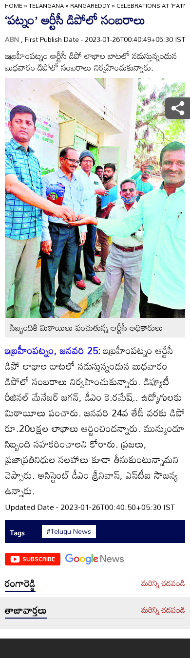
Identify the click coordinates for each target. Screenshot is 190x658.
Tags (17, 532)
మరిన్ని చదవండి (163, 583)
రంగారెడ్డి (20, 583)
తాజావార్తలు (26, 610)
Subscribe (38, 558)
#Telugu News (69, 531)
